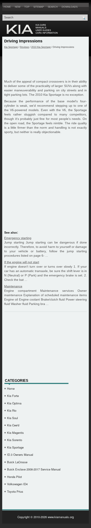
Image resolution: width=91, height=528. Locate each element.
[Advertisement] (45, 64)
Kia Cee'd (13, 425)
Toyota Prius (15, 491)
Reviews (24, 47)
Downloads (70, 6)
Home (7, 6)
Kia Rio (11, 410)
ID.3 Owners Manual (20, 454)
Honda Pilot (14, 477)
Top (26, 6)
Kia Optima (14, 403)
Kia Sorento (14, 440)
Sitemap (38, 6)
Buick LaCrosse (17, 462)
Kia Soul (12, 418)
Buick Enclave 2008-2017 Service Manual (34, 469)
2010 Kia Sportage (41, 47)
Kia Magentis (15, 433)
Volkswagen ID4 (17, 484)
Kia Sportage (11, 47)
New (17, 6)
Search (53, 6)
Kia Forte (13, 396)
